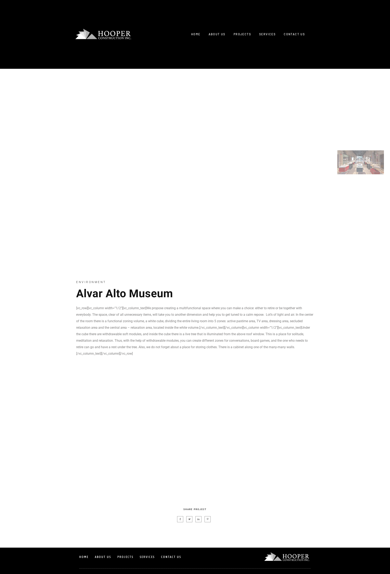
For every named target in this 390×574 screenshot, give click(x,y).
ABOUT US (217, 34)
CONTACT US (294, 34)
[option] (168, 171)
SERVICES (267, 34)
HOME (195, 34)
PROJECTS (242, 34)
